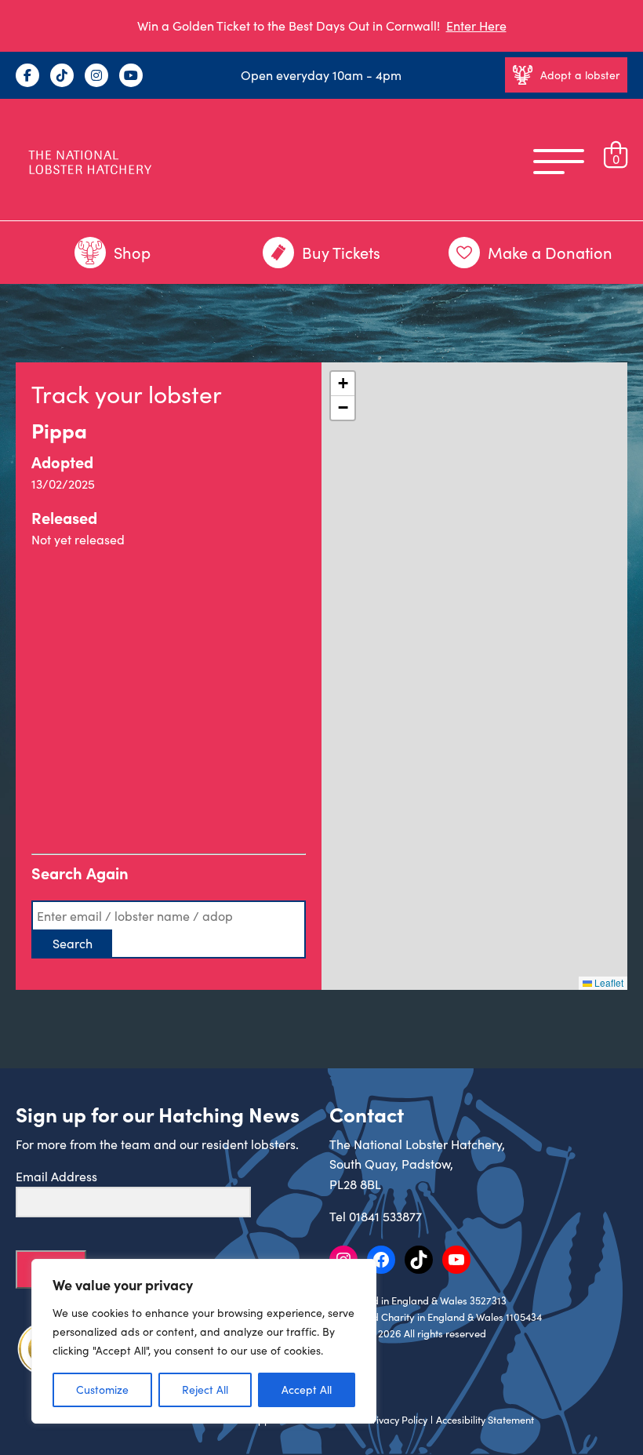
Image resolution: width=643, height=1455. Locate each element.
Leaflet (607, 982)
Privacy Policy (396, 1420)
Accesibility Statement (485, 1420)
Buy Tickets (341, 252)
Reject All (205, 1389)
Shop (132, 252)
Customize (102, 1389)
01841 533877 (385, 1216)
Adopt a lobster (579, 74)
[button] (342, 384)
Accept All (307, 1389)
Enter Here (476, 25)
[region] (203, 1341)
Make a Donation (550, 252)
